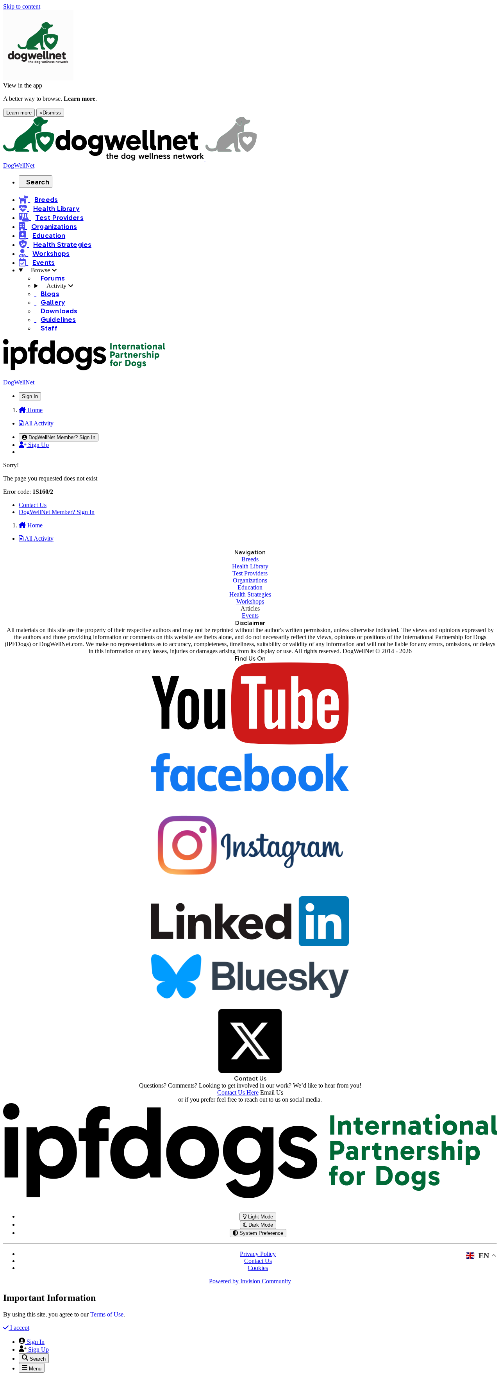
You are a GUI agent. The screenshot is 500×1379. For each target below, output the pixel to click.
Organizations (250, 580)
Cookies (258, 1268)
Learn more (19, 113)
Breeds (250, 559)
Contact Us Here (238, 1092)
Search (37, 182)
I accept (19, 1327)
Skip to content (21, 6)
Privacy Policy (258, 1253)
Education (250, 587)
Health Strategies (250, 594)
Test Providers (250, 573)
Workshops (250, 601)
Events (250, 615)
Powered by (250, 1281)
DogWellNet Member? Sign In (57, 512)
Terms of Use (106, 1314)
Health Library (250, 566)
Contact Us (32, 505)
